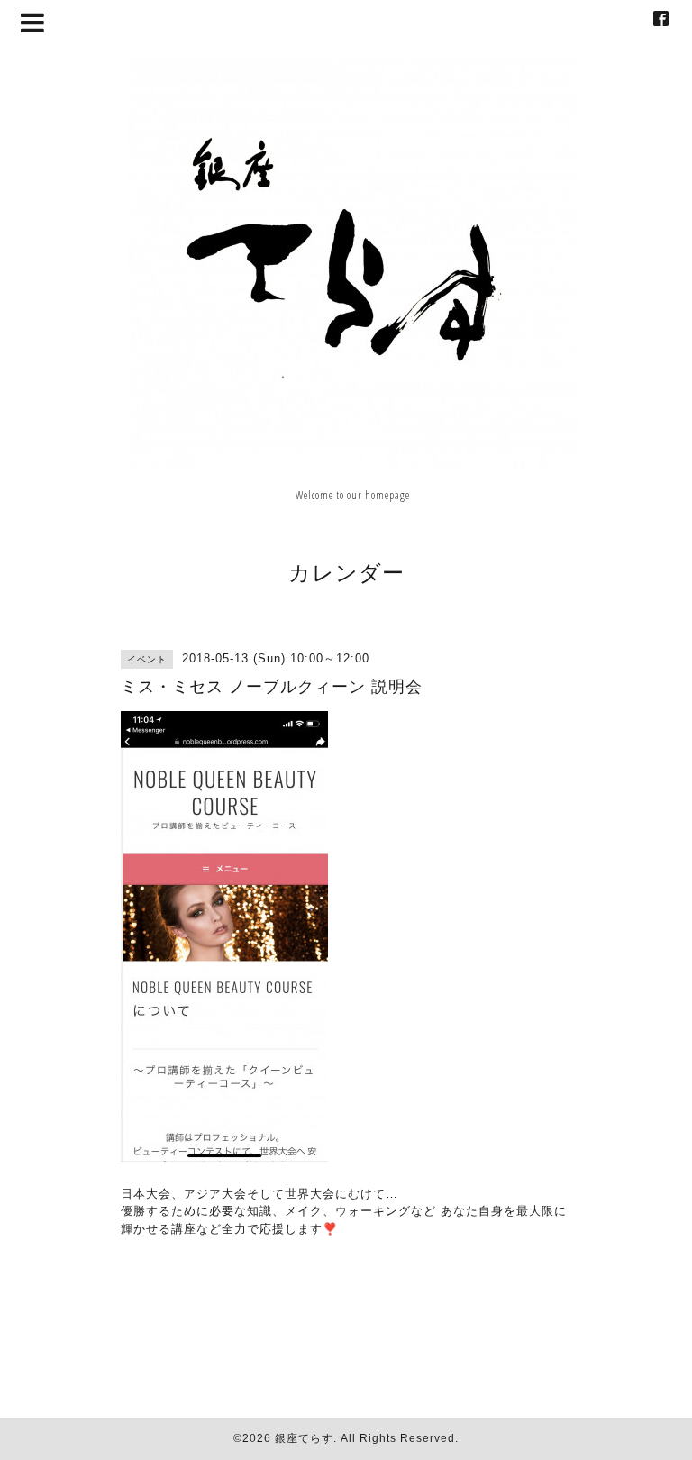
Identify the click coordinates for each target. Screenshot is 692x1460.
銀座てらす (304, 1438)
